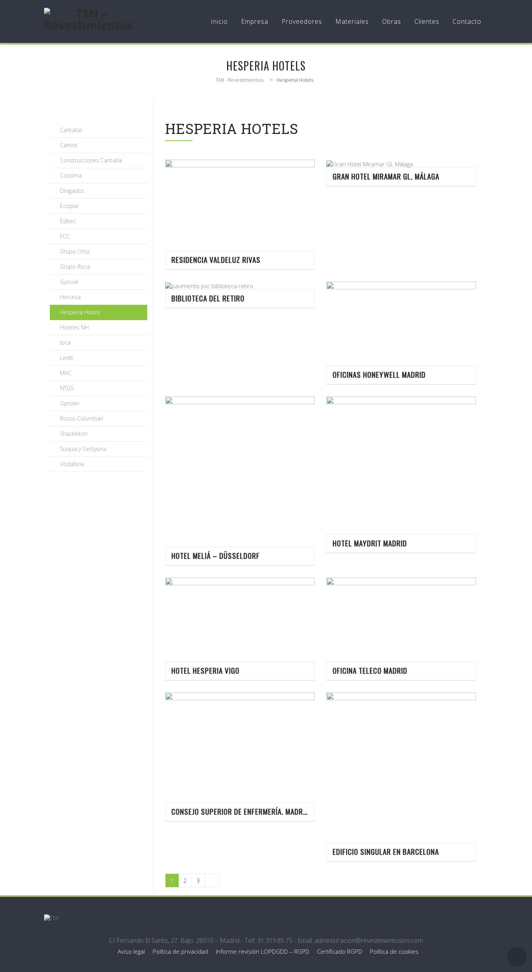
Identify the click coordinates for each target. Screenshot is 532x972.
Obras (391, 21)
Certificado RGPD (339, 951)
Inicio (219, 21)
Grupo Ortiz (75, 251)
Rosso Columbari (81, 418)
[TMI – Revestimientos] (88, 21)
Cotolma (71, 175)
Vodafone (72, 464)
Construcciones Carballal (91, 160)
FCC (65, 236)
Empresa (254, 21)
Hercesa (70, 297)
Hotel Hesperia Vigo (205, 670)
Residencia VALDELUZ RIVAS (216, 259)
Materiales (352, 21)
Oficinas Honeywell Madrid (379, 374)
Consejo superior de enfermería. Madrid (239, 811)
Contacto (467, 21)
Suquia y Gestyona (83, 449)
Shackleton (74, 433)
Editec (68, 221)
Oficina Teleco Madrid (370, 670)
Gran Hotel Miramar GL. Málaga (386, 176)
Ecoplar (69, 206)
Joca (65, 342)
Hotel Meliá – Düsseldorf (215, 555)
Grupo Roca (75, 266)
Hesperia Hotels (80, 312)
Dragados (72, 190)
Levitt (66, 357)
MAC (65, 373)
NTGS (67, 388)
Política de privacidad (180, 951)
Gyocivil (69, 281)
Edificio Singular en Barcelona (386, 851)
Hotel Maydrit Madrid (370, 543)
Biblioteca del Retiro (208, 298)
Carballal (71, 130)
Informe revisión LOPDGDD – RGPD (262, 951)
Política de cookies (394, 951)
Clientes (426, 21)
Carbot (69, 145)
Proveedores (302, 21)
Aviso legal (131, 951)
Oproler (69, 403)
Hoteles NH (74, 327)
